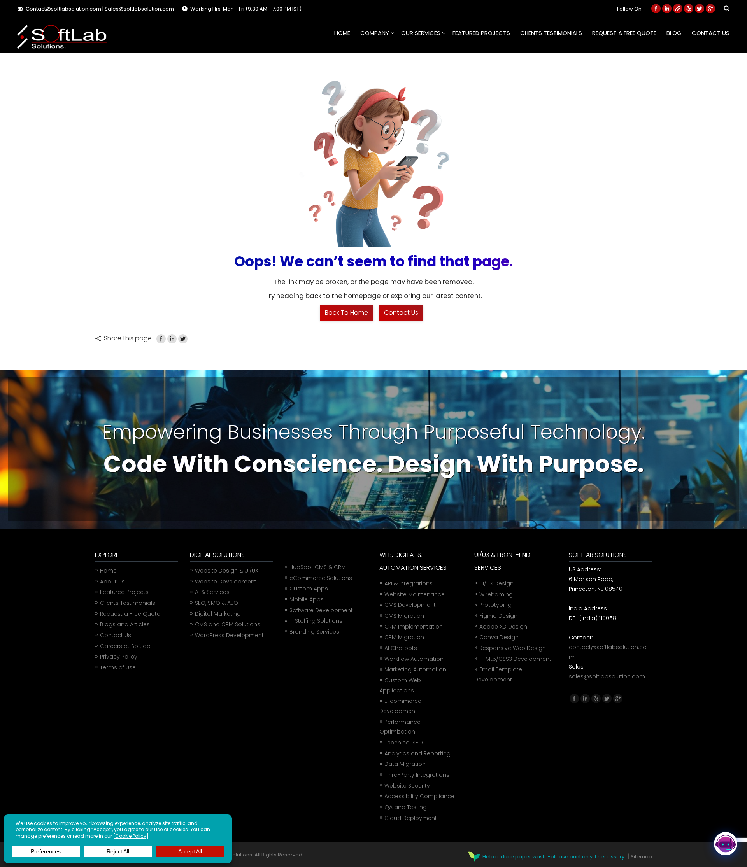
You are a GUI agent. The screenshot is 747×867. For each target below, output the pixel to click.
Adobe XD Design (503, 627)
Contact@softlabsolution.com (63, 8)
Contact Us (115, 635)
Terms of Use (118, 667)
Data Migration (405, 764)
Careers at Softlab (125, 646)
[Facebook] (656, 8)
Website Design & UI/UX (226, 570)
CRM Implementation (413, 627)
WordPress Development (229, 635)
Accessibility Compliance (419, 796)
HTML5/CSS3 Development (515, 659)
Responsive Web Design (512, 648)
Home (108, 570)
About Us (112, 581)
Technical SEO (403, 742)
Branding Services (314, 632)
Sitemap (641, 856)
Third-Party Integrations (416, 775)
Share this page (128, 338)
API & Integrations (408, 583)
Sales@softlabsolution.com (139, 8)
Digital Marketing (218, 614)
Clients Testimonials (127, 603)
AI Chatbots (400, 648)
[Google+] (710, 8)
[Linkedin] (667, 8)
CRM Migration (404, 637)
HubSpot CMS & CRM (317, 567)
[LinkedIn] (172, 338)
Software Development (321, 610)
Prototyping (495, 605)
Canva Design (499, 637)
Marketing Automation (415, 669)
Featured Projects (124, 592)
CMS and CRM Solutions (227, 624)
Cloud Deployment (410, 818)
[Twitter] (699, 8)
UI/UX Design (496, 583)
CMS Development (410, 605)
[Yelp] (688, 8)
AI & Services (212, 592)
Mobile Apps (306, 599)
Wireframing (496, 594)
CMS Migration (404, 616)
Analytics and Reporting (417, 753)
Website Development (225, 581)
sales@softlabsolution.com (607, 676)
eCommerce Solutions (320, 578)
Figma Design (498, 616)
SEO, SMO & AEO (216, 603)
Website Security (407, 786)
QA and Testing (405, 807)
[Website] (677, 8)
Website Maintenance (414, 594)
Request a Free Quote (130, 614)
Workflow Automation (414, 659)
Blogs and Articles (125, 624)
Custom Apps (308, 588)
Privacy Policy (118, 656)
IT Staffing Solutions (315, 621)
